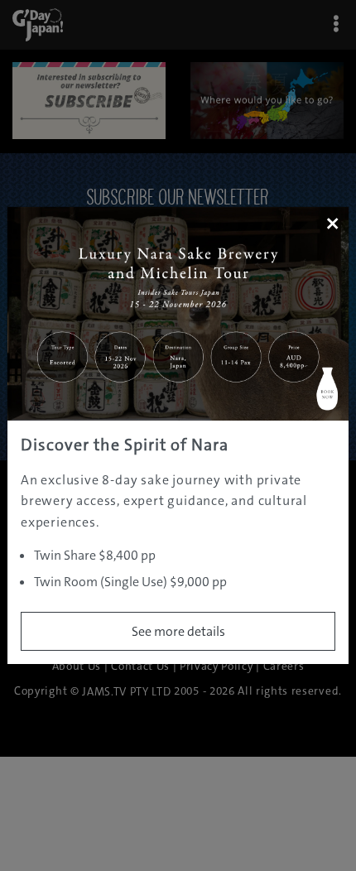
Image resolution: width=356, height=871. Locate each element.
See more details (178, 631)
